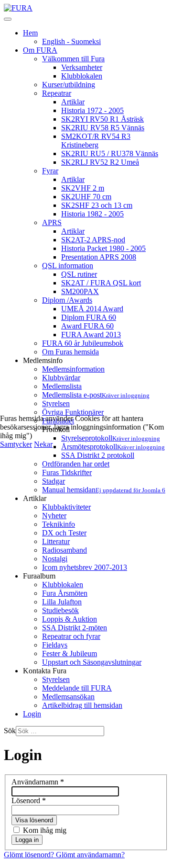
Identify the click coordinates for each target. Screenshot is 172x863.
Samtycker (16, 444)
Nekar (43, 444)
